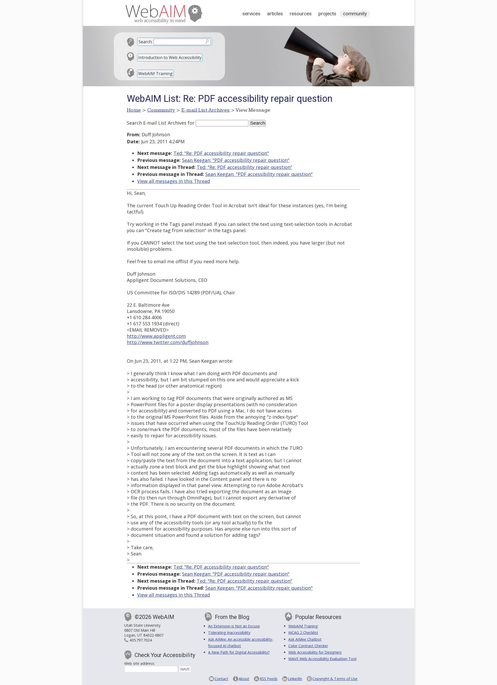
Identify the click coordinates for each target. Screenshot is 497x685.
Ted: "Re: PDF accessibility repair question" (221, 153)
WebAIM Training (155, 73)
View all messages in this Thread (173, 181)
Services (251, 14)
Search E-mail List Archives (156, 123)
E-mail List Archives (205, 110)
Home (134, 110)
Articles (275, 14)
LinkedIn (295, 678)
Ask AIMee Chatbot (304, 639)
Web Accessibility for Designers (315, 652)
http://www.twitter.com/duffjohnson (167, 342)
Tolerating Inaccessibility (229, 632)
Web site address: (139, 663)
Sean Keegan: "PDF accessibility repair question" (235, 160)
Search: (145, 42)
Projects (327, 14)
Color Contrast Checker (308, 645)
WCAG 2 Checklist (303, 632)
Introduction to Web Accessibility (170, 57)
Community (355, 14)
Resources (301, 14)
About (244, 678)
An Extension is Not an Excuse (234, 626)
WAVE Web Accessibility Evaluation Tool (322, 658)
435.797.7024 (140, 640)
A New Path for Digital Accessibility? (239, 652)
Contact (221, 678)
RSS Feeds (268, 678)
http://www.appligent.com (156, 336)
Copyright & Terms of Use (334, 678)
